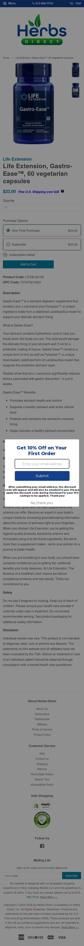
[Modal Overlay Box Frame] (42, 473)
